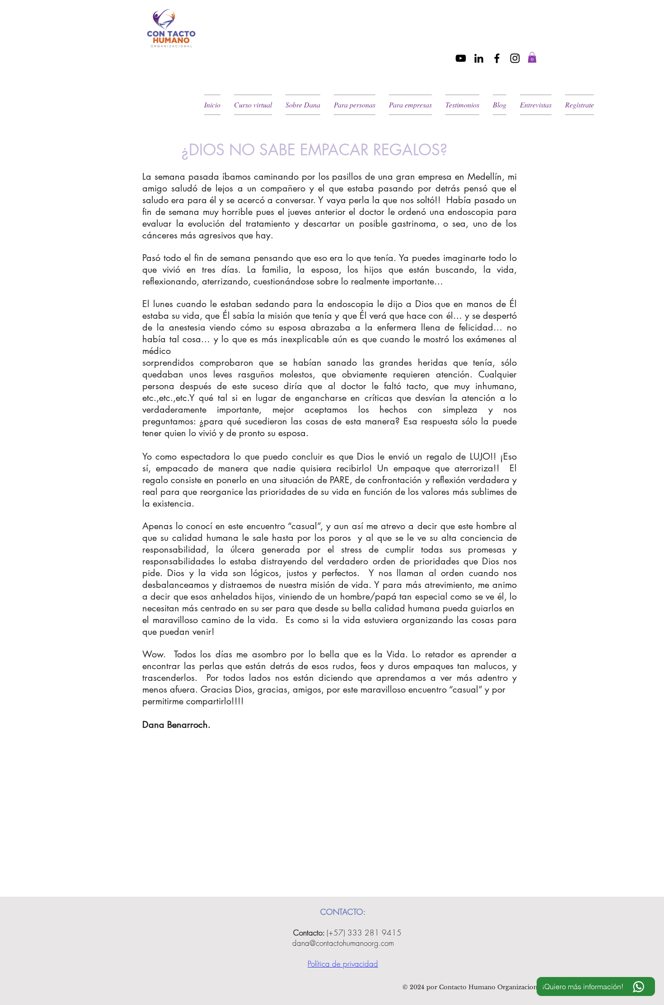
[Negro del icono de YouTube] (460, 58)
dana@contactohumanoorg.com (343, 943)
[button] (532, 57)
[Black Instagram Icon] (515, 58)
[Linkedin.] (478, 58)
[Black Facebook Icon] (497, 58)
